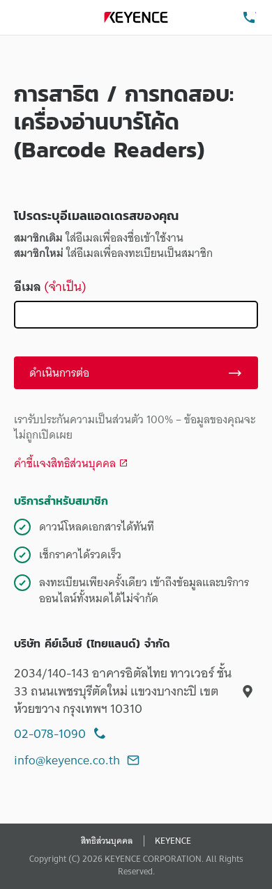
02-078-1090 (50, 733)
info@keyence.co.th (67, 760)
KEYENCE (173, 841)
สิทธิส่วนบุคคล (107, 841)
